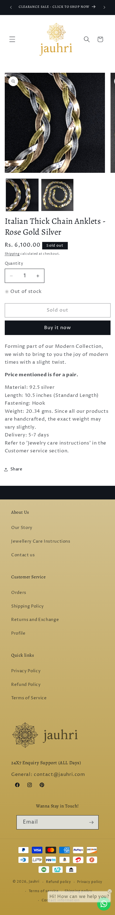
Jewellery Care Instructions (40, 541)
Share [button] (16, 469)
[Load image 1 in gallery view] (22, 195)
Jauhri (34, 882)
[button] (12, 39)
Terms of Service (29, 698)
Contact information (61, 900)
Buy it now (57, 328)
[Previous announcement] (11, 7)
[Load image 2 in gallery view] (57, 195)
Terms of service (44, 891)
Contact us (23, 555)
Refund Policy (26, 685)
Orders (18, 593)
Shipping (12, 254)
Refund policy (58, 882)
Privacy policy (89, 882)
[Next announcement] (104, 7)
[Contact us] (104, 904)
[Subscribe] (91, 822)
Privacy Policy (25, 671)
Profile (18, 633)
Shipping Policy (27, 606)
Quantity (14, 263)
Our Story (21, 528)
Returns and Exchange (35, 620)
